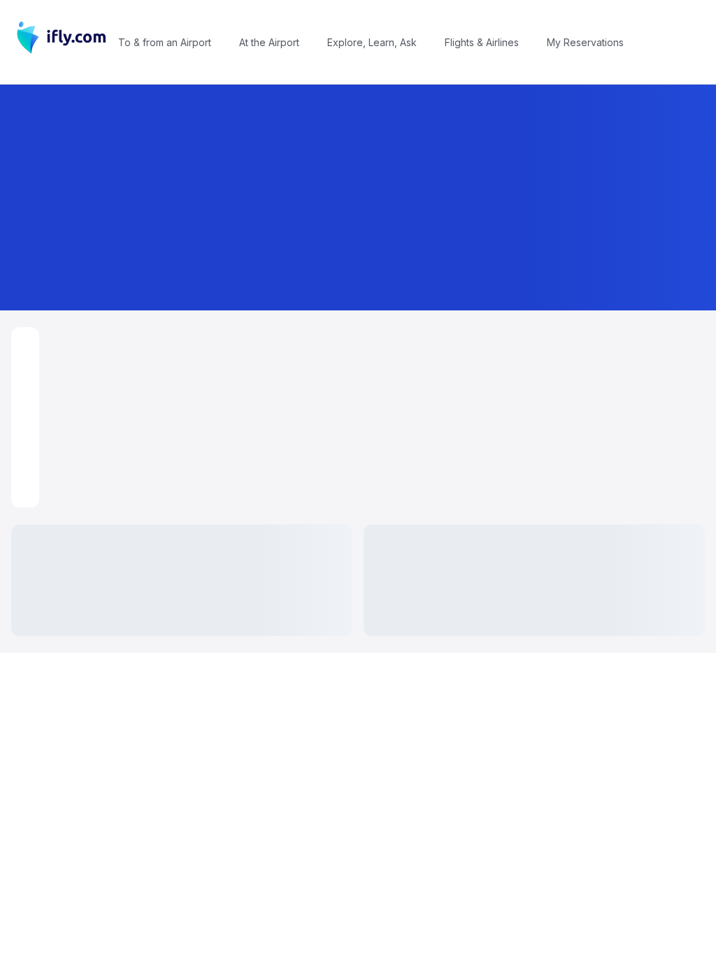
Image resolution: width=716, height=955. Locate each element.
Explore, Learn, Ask (372, 42)
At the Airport (269, 42)
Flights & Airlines (482, 42)
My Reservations (585, 42)
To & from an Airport (164, 42)
